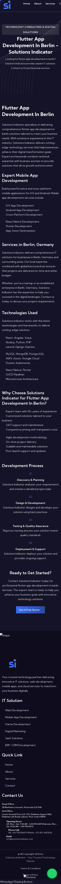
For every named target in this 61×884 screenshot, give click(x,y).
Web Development (17, 710)
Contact (10, 785)
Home (26, 3)
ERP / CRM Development (20, 745)
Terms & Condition (30, 868)
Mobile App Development (21, 717)
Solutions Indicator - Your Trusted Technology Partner (30, 859)
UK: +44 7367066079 (17, 833)
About (37, 3)
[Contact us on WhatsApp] (52, 873)
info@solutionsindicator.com (19, 839)
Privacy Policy (30, 874)
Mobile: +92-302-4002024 (40, 833)
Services (50, 3)
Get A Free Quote (29, 609)
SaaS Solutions (14, 738)
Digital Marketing (15, 731)
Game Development (18, 724)
